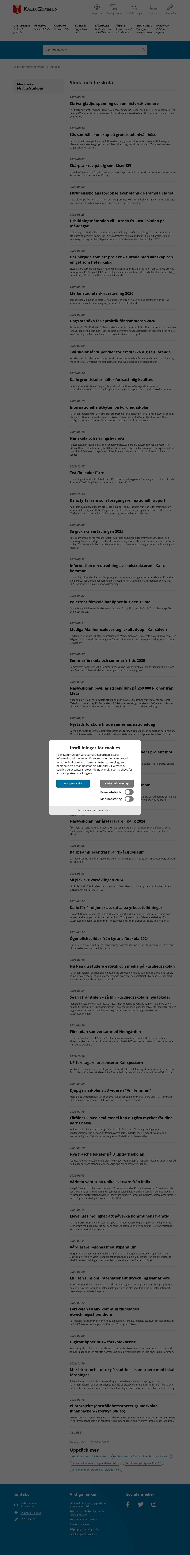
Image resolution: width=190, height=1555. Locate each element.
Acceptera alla (73, 783)
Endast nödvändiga (117, 783)
